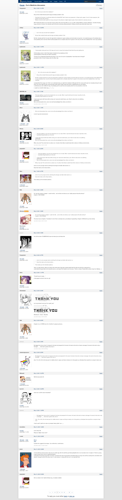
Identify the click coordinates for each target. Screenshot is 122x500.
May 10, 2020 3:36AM (39, 449)
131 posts (22, 206)
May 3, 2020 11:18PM (39, 67)
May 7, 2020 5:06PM (38, 148)
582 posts (22, 440)
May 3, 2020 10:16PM (39, 8)
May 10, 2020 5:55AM (39, 474)
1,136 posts (22, 123)
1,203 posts (22, 250)
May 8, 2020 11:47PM (39, 272)
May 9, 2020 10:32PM (39, 373)
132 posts (22, 307)
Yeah (35, 441)
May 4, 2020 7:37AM (38, 91)
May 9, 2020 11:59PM (39, 410)
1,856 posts (22, 469)
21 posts (22, 405)
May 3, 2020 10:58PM (39, 27)
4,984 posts (22, 41)
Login (100, 1)
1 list (27, 123)
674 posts (22, 285)
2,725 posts (22, 185)
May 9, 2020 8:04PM (38, 320)
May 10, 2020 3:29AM (39, 436)
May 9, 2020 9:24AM (38, 290)
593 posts (22, 141)
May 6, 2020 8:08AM (38, 128)
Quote (101, 8)
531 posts (22, 12)
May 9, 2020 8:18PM (38, 341)
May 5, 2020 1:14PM (38, 107)
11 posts (22, 62)
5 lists (27, 307)
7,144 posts (22, 384)
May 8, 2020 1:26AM (38, 190)
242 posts (22, 227)
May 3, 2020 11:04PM (39, 46)
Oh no (35, 440)
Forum (60, 1)
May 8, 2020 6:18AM (38, 232)
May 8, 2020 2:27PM (38, 255)
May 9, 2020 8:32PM (38, 352)
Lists (51, 1)
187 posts (22, 160)
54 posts (22, 430)
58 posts (22, 102)
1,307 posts (22, 368)
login (65, 496)
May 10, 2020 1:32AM (39, 427)
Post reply (100, 5)
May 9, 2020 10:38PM (39, 389)
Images (55, 1)
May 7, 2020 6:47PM (38, 171)
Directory (46, 1)
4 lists (27, 440)
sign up (71, 496)
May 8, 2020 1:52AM (38, 211)
